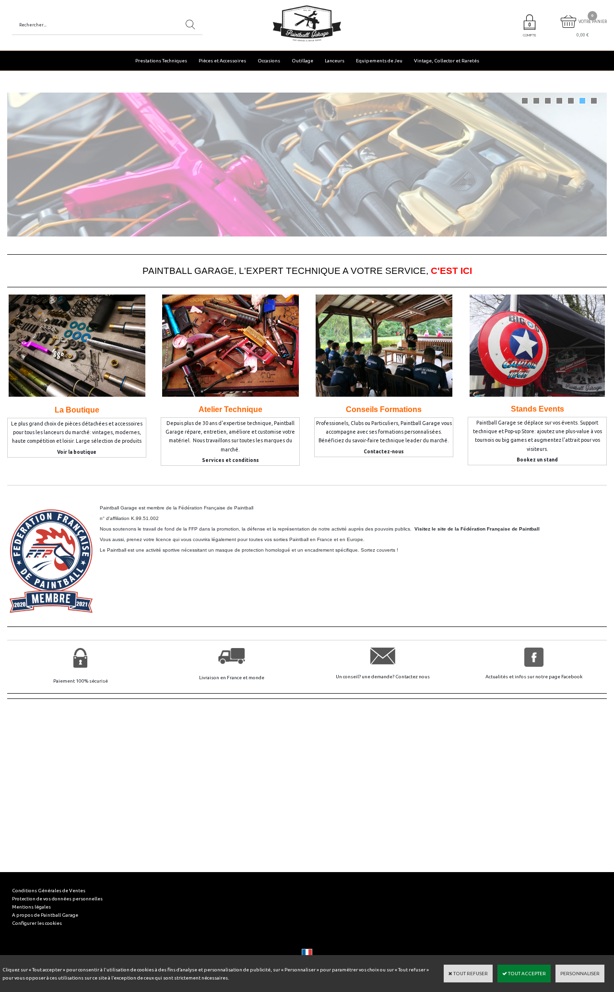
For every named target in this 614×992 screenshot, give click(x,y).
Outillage (302, 60)
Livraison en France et (223, 677)
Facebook (571, 676)
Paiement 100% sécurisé (80, 681)
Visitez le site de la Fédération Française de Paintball (477, 528)
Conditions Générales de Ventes (48, 890)
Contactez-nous (384, 451)
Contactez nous (412, 676)
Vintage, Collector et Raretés (446, 60)
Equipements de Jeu (379, 60)
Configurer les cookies (37, 923)
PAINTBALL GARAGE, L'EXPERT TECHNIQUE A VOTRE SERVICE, (307, 271)
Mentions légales (31, 906)
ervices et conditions (232, 460)
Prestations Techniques (161, 60)
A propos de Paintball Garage (45, 915)
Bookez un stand (537, 459)
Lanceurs (334, 60)
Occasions (269, 60)
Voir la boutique (76, 452)
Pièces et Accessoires (222, 60)
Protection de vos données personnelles (57, 898)
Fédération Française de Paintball (215, 507)
